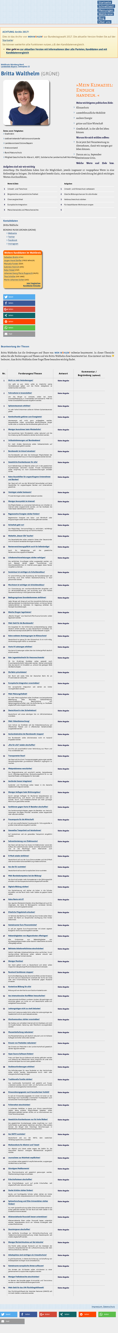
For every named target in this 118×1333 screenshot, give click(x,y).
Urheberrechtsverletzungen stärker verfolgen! (26, 557)
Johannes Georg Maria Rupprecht (18, 273)
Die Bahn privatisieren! (17, 672)
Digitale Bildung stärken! (18, 887)
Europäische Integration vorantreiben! (23, 683)
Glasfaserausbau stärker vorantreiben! (24, 1019)
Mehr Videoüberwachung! (19, 721)
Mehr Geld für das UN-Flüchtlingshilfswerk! (26, 1287)
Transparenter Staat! (16, 756)
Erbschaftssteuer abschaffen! (20, 1179)
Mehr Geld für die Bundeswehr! (20, 623)
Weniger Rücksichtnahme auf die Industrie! (25, 1242)
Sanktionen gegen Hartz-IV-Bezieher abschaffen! (28, 807)
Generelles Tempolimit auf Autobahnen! (24, 830)
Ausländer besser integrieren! (20, 781)
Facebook (12, 240)
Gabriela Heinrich (11, 267)
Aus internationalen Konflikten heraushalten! (26, 996)
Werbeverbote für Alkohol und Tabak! (23, 1145)
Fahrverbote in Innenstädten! (20, 393)
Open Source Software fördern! (20, 1054)
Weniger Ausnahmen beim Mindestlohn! (24, 429)
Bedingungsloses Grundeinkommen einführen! (27, 597)
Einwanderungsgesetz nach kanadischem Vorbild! (28, 1092)
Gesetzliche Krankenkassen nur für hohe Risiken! (28, 1119)
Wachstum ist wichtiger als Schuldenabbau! (26, 585)
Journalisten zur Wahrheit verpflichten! (24, 1158)
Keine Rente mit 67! (16, 899)
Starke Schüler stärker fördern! (20, 1190)
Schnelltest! (106, 6)
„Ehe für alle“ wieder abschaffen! (21, 745)
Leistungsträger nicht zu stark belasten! (24, 1008)
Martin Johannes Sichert (14, 280)
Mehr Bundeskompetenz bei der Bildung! (24, 876)
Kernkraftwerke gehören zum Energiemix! (25, 417)
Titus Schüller (10, 276)
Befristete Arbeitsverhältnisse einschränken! (26, 948)
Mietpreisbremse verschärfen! (20, 768)
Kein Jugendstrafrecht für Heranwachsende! (26, 657)
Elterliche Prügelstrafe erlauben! (21, 912)
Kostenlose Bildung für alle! (19, 987)
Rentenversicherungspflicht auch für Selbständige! (28, 547)
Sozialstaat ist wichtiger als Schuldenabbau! (26, 572)
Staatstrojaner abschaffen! (19, 1229)
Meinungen (105, 10)
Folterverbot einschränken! (19, 1105)
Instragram (13, 243)
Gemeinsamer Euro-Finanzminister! (22, 925)
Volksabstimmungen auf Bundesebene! (24, 440)
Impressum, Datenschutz (103, 1306)
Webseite (12, 233)
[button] (19, 297)
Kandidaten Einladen (32, 286)
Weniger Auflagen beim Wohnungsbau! (24, 792)
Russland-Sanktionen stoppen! (20, 972)
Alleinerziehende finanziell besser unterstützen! (27, 1217)
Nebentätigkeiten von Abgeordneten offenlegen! (28, 936)
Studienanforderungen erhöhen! (21, 1067)
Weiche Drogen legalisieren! (19, 612)
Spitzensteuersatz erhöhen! (19, 406)
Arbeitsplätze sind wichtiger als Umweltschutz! (27, 1255)
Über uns (104, 22)
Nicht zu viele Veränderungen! (20, 380)
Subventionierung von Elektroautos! (23, 841)
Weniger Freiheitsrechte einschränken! (23, 1277)
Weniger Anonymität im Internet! (21, 501)
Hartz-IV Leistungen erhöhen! (20, 647)
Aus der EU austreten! (17, 867)
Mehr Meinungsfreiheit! (17, 694)
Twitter (11, 237)
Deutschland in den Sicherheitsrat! (22, 710)
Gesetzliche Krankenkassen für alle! (22, 462)
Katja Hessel (9, 270)
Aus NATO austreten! (16, 1134)
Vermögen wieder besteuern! (19, 492)
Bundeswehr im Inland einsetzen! (21, 451)
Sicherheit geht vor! (16, 525)
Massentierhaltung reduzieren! (20, 1032)
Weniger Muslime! (15, 961)
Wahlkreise (105, 14)
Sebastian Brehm (11, 257)
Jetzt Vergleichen (34, 283)
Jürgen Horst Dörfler (13, 260)
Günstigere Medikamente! (18, 1168)
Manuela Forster (11, 263)
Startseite (104, 2)
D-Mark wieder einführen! (18, 856)
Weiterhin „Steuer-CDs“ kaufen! (20, 536)
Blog (101, 18)
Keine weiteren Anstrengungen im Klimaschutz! (27, 636)
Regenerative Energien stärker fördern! (24, 514)
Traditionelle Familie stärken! (20, 1079)
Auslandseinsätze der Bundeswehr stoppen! (26, 734)
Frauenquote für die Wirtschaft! (21, 819)
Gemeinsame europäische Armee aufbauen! (26, 1266)
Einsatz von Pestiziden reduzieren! (22, 1043)
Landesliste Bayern (9, 66)
